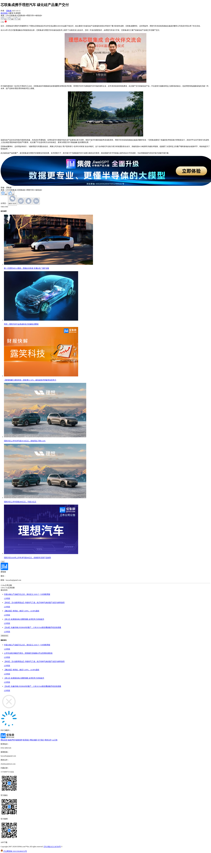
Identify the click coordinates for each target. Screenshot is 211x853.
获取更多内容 (4, 635)
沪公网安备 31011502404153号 (15, 851)
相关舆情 (4, 13)
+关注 (2, 561)
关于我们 (40, 740)
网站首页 (4, 740)
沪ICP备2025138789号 (52, 847)
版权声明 (11, 740)
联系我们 (26, 740)
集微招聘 (18, 740)
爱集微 (8, 11)
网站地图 (33, 740)
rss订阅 (54, 740)
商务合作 (48, 740)
